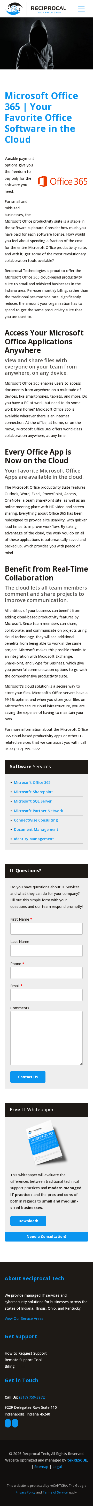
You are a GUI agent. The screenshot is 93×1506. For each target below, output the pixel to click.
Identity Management (34, 838)
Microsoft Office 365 (32, 782)
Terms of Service (55, 1492)
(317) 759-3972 (32, 1397)
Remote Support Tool (23, 1359)
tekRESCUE (77, 1460)
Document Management (36, 829)
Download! (28, 1220)
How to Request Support (26, 1353)
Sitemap (41, 1466)
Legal (57, 1466)
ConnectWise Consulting (36, 820)
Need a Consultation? (47, 1236)
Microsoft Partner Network (38, 810)
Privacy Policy (25, 1492)
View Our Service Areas (24, 1318)
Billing (10, 1366)
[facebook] (8, 1423)
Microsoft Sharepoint (33, 791)
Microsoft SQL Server (33, 801)
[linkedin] (15, 1423)
